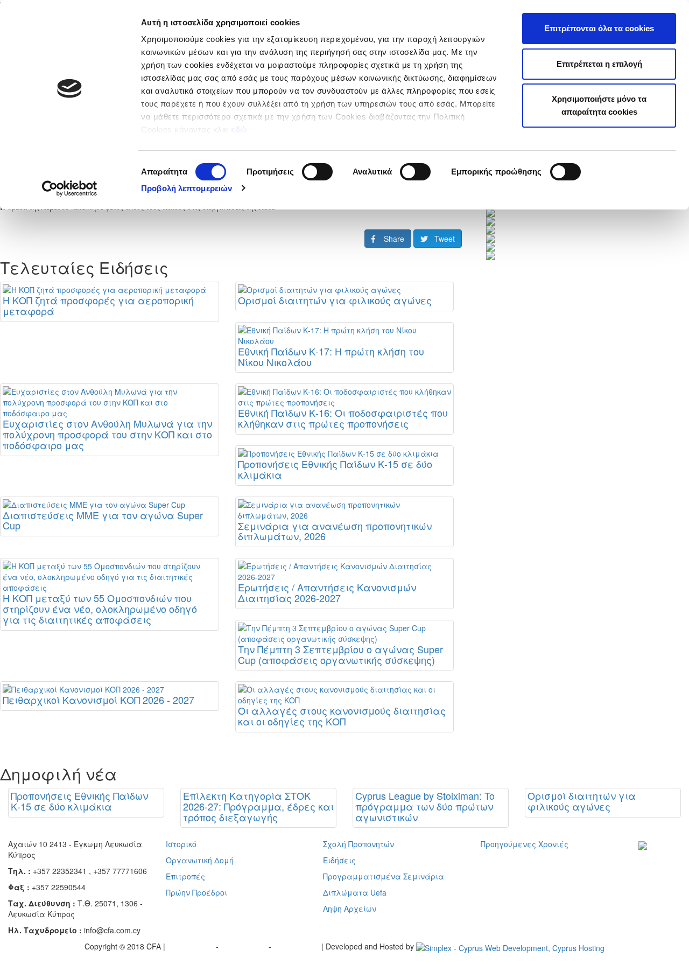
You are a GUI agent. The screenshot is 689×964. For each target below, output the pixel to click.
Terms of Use (245, 946)
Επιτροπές (185, 876)
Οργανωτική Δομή (200, 860)
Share (389, 238)
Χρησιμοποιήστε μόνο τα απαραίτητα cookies (599, 105)
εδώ (240, 129)
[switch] (317, 171)
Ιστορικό (181, 844)
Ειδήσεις (339, 860)
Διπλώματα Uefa (354, 892)
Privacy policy (191, 946)
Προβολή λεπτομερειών (186, 188)
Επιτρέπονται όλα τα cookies (599, 28)
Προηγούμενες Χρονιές (524, 844)
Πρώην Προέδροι (196, 892)
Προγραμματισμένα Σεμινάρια (383, 876)
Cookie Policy (297, 946)
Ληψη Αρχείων (349, 908)
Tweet (441, 238)
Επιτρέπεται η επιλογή (599, 63)
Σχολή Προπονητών (358, 844)
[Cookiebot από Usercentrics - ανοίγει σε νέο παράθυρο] (70, 188)
